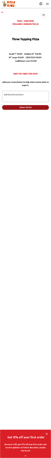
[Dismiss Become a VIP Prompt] (47, 434)
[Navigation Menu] (47, 4)
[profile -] (40, 3)
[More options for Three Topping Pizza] (44, 15)
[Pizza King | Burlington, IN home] (14, 4)
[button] (3, 12)
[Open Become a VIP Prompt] (25, 455)
